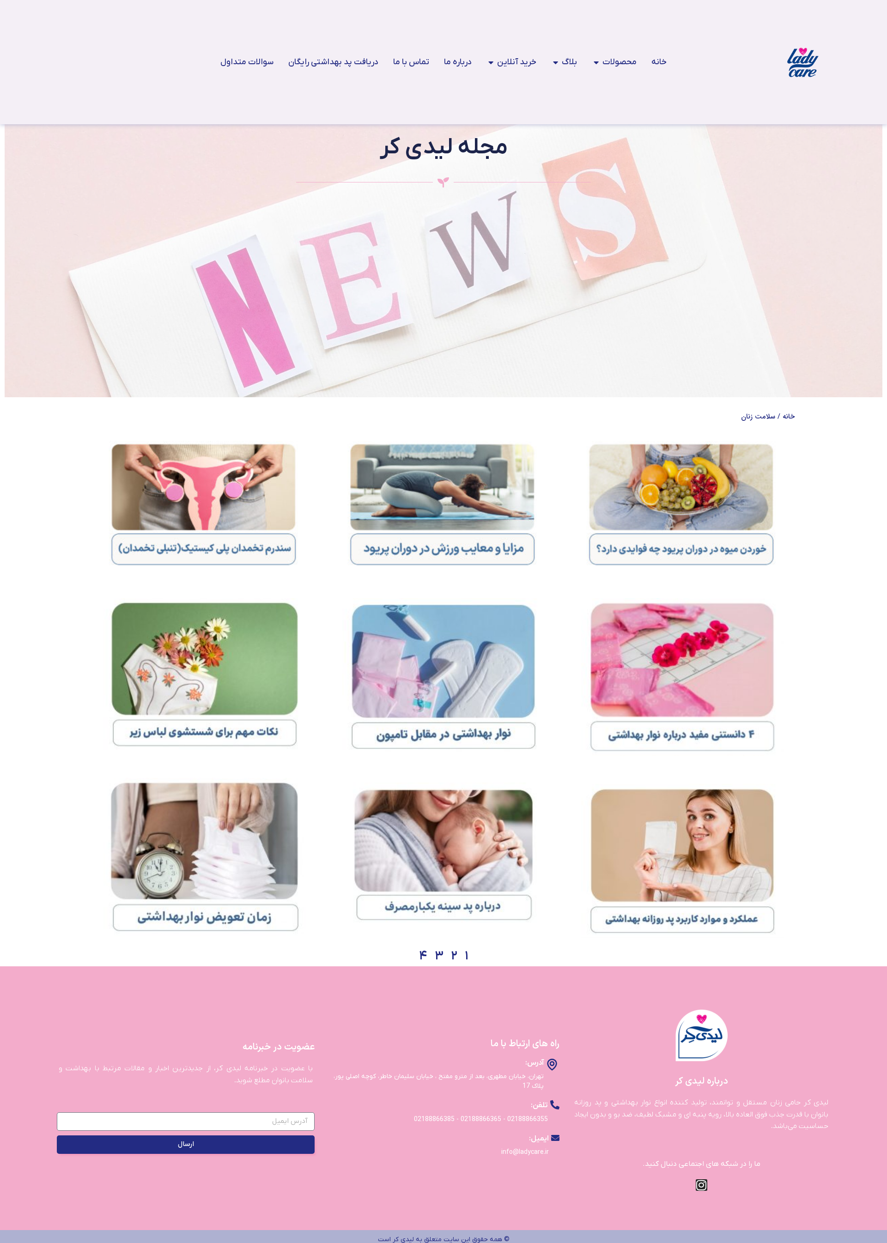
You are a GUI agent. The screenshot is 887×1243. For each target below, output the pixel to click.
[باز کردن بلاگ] (555, 62)
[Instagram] (701, 1185)
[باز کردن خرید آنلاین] (490, 62)
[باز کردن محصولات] (596, 62)
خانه (789, 416)
